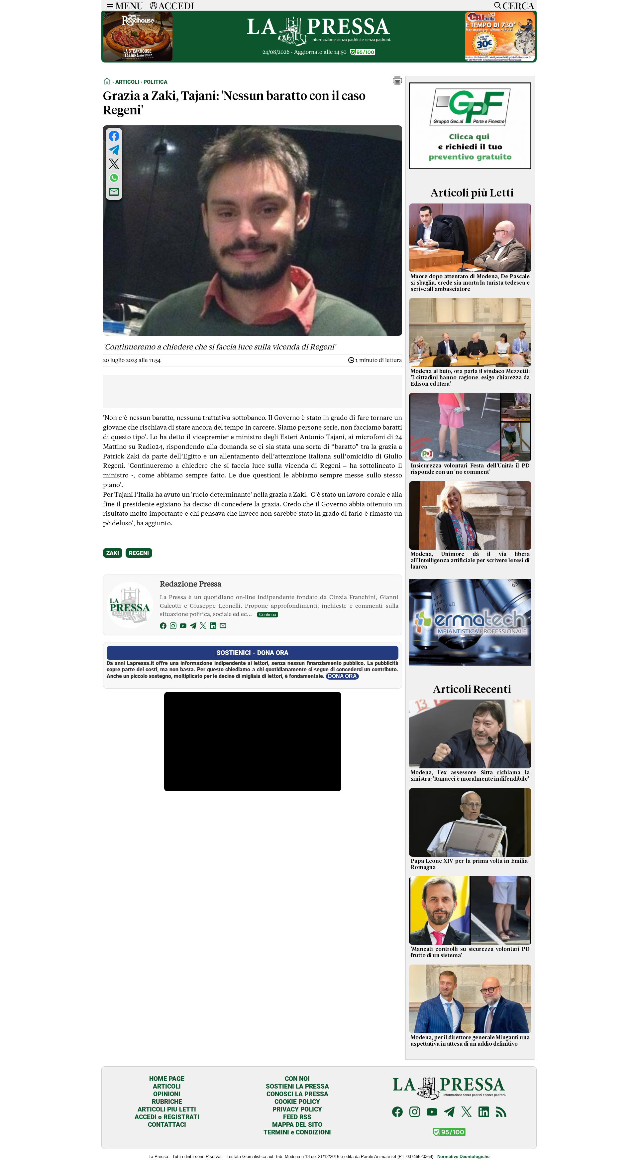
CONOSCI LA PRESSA (297, 1094)
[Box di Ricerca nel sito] (496, 5)
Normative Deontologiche (463, 1156)
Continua (267, 614)
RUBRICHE (167, 1102)
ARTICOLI (167, 1086)
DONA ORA (342, 676)
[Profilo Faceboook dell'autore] (163, 627)
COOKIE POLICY (297, 1102)
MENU (129, 5)
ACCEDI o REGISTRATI (167, 1117)
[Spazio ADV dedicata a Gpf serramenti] (470, 171)
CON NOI (297, 1079)
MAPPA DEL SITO (297, 1124)
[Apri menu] (108, 5)
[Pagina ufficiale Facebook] (397, 1113)
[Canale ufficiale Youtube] (432, 1113)
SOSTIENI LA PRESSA (297, 1086)
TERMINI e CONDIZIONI (297, 1132)
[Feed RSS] (501, 1113)
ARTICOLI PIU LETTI (167, 1109)
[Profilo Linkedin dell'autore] (213, 627)
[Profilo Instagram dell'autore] (173, 627)
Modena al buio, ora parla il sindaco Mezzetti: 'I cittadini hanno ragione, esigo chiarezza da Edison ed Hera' (470, 378)
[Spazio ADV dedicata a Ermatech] (470, 667)
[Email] (223, 627)
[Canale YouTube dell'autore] (183, 627)
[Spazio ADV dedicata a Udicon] (500, 59)
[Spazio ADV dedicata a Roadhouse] (137, 59)
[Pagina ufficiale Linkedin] (483, 1113)
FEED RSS (297, 1117)
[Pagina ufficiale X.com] (466, 1113)
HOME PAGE (166, 1079)
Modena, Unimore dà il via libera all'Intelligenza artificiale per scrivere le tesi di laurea (470, 561)
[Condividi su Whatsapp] (114, 178)
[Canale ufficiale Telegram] (449, 1113)
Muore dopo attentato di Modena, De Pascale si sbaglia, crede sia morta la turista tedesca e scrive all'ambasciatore (470, 283)
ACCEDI (176, 5)
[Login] (153, 5)
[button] (397, 83)
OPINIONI (166, 1094)
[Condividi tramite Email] (114, 192)
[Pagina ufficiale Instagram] (414, 1113)
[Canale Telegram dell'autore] (193, 627)
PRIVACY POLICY (297, 1109)
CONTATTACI (167, 1124)
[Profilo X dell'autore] (203, 627)
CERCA (518, 5)
